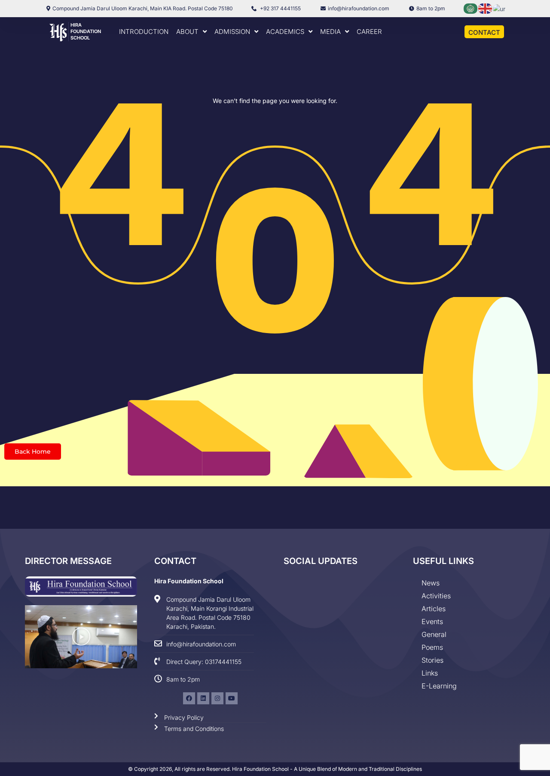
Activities (436, 595)
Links (430, 673)
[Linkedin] (203, 698)
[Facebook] (189, 698)
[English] (485, 8)
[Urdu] (499, 8)
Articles (434, 608)
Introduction (143, 31)
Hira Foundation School (85, 31)
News (431, 583)
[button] (81, 636)
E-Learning (439, 686)
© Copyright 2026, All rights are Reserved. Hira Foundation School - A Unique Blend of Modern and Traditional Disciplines (275, 769)
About (187, 31)
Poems (432, 647)
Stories (432, 660)
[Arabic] (471, 8)
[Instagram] (217, 698)
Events (432, 621)
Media (330, 31)
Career (369, 31)
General (434, 634)
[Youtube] (232, 698)
